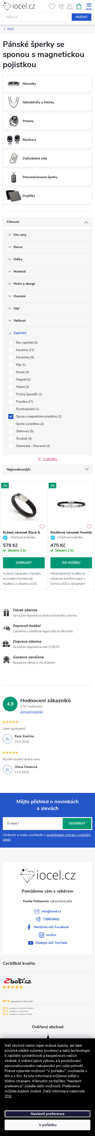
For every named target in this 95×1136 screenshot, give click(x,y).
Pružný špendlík (28, 394)
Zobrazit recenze (31, 712)
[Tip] (24, 505)
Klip (20, 365)
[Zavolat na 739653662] (61, 6)
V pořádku (47, 1124)
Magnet (23, 380)
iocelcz (51, 935)
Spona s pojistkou (29, 424)
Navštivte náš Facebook (51, 927)
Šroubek (23, 439)
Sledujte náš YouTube (51, 943)
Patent (22, 387)
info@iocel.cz (51, 911)
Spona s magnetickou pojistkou (38, 416)
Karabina (24, 350)
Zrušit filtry (50, 459)
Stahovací (24, 431)
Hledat (82, 17)
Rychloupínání (27, 409)
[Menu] (89, 6)
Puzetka (24, 402)
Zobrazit (24, 563)
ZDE (8, 1096)
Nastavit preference (48, 1113)
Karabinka (24, 357)
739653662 (51, 919)
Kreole (22, 372)
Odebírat (77, 823)
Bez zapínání (26, 343)
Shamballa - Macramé (32, 446)
